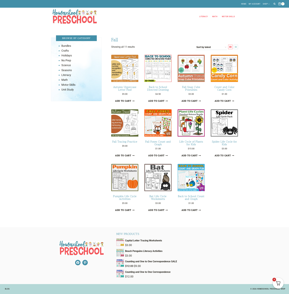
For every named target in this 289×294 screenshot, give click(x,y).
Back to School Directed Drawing (158, 88)
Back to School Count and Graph (191, 197)
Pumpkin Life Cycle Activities (125, 197)
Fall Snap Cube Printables (191, 88)
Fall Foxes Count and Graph (158, 143)
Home (243, 4)
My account (255, 4)
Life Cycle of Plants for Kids (191, 143)
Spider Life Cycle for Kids (224, 143)
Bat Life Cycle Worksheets (157, 197)
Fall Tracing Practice (124, 141)
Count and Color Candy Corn (224, 88)
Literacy (203, 16)
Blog (7, 289)
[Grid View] (230, 47)
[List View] (236, 47)
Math (215, 16)
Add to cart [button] (123, 101)
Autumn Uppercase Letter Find (124, 88)
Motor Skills (228, 16)
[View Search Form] (274, 4)
